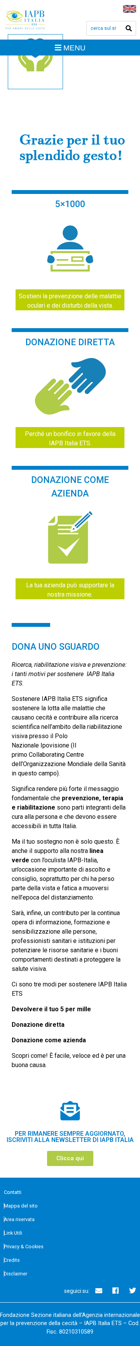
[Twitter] (132, 1290)
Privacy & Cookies (24, 1246)
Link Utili (13, 1233)
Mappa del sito (21, 1206)
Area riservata (19, 1219)
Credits (12, 1260)
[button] (70, 1158)
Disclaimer (15, 1274)
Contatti (12, 1192)
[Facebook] (115, 1290)
